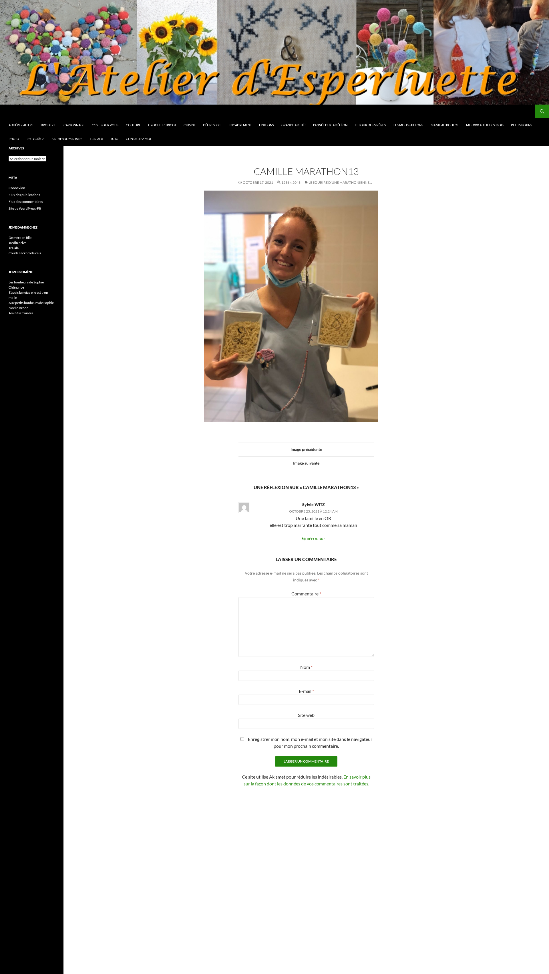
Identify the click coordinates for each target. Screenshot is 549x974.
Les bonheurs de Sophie (26, 282)
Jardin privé (17, 243)
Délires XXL (212, 125)
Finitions (266, 125)
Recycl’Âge (35, 139)
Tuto (114, 139)
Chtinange (16, 287)
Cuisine (190, 125)
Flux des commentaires (26, 201)
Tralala (96, 139)
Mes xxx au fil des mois (485, 125)
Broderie (48, 125)
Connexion (17, 188)
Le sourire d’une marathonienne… (340, 182)
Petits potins (521, 125)
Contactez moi (138, 139)
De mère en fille (20, 237)
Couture (133, 125)
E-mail (306, 691)
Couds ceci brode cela (25, 253)
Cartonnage (73, 125)
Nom (306, 667)
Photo (14, 139)
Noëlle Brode (18, 308)
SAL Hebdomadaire (67, 139)
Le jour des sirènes (370, 125)
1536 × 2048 (291, 182)
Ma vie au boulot (445, 125)
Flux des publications (24, 195)
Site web (306, 715)
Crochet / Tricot (162, 125)
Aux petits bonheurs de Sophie (31, 303)
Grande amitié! (293, 125)
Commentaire (306, 593)
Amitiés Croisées (21, 313)
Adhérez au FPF (21, 125)
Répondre (316, 539)
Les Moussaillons (408, 125)
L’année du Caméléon (330, 125)
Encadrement (240, 125)
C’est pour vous (105, 125)
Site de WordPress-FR (25, 208)
